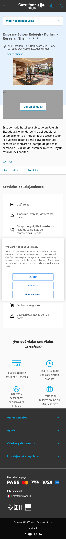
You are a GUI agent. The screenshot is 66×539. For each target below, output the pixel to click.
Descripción (11, 170)
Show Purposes (33, 294)
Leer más (7, 161)
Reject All (33, 286)
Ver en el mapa (15, 54)
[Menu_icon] (4, 6)
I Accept (33, 277)
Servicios (33, 170)
